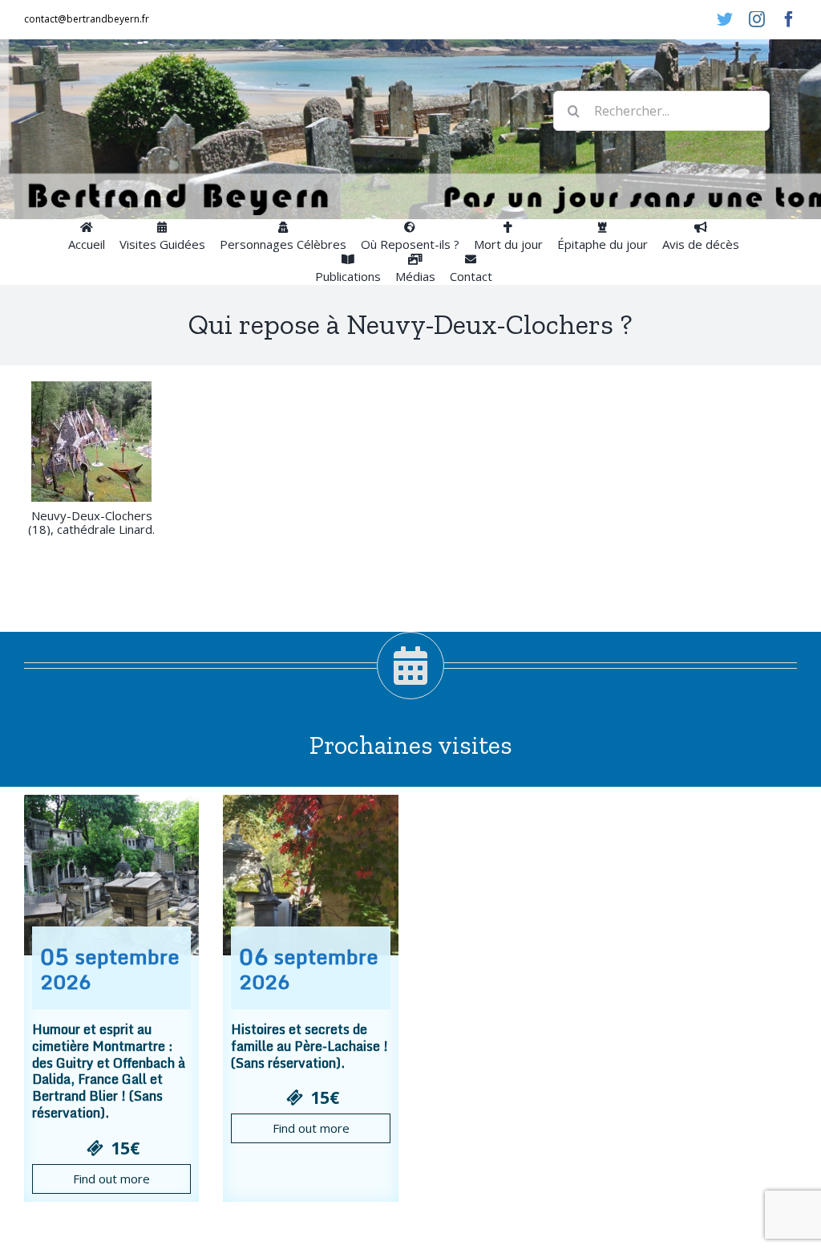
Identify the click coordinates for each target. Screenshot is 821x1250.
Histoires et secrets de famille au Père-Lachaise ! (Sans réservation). (309, 1046)
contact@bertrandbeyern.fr (86, 19)
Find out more (111, 1179)
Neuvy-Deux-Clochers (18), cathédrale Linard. (91, 522)
